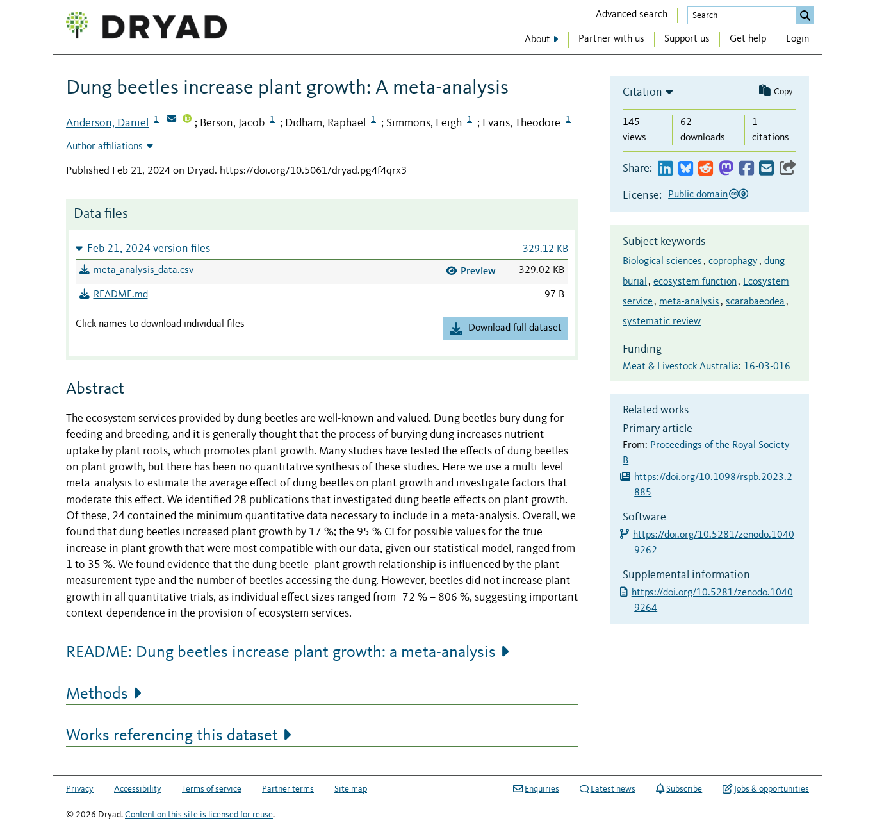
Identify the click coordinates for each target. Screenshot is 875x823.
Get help (748, 39)
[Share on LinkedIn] (665, 169)
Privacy (80, 789)
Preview (478, 271)
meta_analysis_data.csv (143, 270)
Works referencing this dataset (172, 735)
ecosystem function (695, 282)
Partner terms (288, 789)
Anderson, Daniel (107, 123)
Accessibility (137, 789)
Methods (97, 694)
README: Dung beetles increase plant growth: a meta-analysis (281, 652)
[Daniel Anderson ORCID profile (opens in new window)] (187, 120)
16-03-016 (767, 367)
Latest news (613, 789)
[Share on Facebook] (746, 169)
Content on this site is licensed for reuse (199, 814)
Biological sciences (662, 261)
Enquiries (542, 789)
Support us (687, 39)
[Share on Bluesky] (685, 169)
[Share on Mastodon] (726, 169)
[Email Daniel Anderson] (171, 120)
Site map (350, 789)
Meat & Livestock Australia (681, 367)
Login (797, 39)
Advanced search (631, 15)
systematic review (662, 322)
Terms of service (211, 789)
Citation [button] (642, 92)
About (537, 40)
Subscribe (684, 789)
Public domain (698, 195)
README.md (121, 295)
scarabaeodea (755, 302)
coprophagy (733, 261)
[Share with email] (766, 169)
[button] (322, 248)
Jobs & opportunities (771, 789)
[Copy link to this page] (788, 169)
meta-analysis (689, 302)
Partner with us (611, 39)
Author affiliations (104, 147)
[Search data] (805, 15)
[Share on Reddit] (705, 169)
